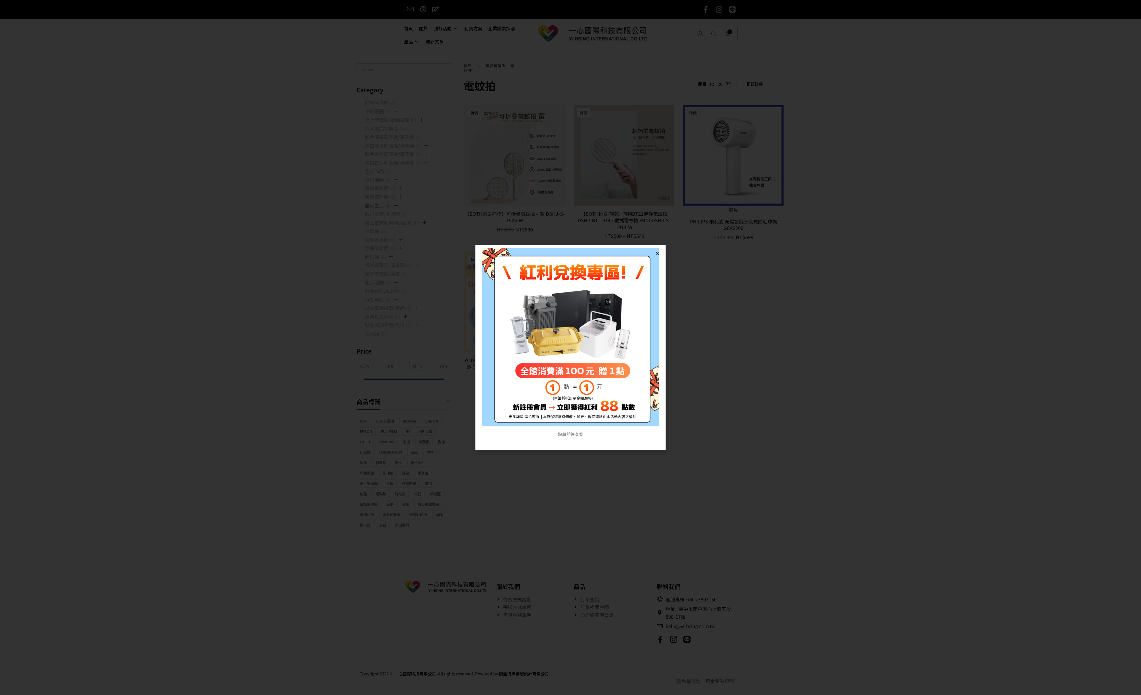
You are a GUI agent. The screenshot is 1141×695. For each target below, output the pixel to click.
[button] (657, 253)
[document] (570, 347)
